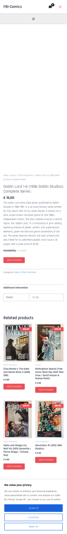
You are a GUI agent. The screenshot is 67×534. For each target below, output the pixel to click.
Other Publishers (26, 175)
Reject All (33, 526)
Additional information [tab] (15, 287)
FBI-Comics (12, 6)
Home (5, 175)
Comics (13, 175)
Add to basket (14, 260)
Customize (33, 517)
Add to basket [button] (14, 386)
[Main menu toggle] (60, 6)
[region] (33, 506)
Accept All (33, 508)
